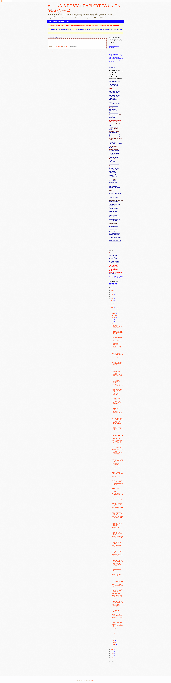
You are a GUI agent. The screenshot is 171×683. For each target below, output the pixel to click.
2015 (112, 651)
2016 (112, 649)
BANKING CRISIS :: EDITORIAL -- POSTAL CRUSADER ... (117, 625)
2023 (112, 296)
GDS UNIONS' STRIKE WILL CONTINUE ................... (117, 398)
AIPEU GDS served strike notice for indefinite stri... (117, 615)
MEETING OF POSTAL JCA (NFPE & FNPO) (117, 621)
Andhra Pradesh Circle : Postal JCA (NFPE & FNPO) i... (117, 596)
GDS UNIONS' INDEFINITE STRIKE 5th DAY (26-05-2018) (117, 412)
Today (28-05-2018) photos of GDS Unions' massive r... (117, 386)
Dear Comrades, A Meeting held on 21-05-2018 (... (117, 494)
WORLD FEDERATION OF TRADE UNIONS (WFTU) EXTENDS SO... (117, 442)
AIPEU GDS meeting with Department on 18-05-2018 (117, 538)
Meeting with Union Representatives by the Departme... (117, 533)
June (113, 321)
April (113, 638)
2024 (112, 294)
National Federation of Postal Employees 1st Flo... (116, 542)
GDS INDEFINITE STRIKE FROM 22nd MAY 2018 (117, 564)
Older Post (103, 52)
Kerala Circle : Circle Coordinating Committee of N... (117, 585)
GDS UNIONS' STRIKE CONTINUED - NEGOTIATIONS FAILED (117, 381)
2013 (112, 655)
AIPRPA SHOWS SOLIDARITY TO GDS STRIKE (117, 490)
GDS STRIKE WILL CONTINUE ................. (117, 464)
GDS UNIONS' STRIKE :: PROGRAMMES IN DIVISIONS (117, 402)
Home (50, 21)
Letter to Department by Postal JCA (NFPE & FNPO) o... (117, 513)
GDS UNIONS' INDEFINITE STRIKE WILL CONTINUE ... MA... (117, 327)
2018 (112, 307)
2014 (112, 653)
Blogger (92, 680)
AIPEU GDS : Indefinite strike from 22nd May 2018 (117, 551)
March (113, 640)
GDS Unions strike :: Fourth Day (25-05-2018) (116, 428)
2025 (112, 292)
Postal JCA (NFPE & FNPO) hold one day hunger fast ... (117, 348)
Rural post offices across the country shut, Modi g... (117, 359)
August (113, 317)
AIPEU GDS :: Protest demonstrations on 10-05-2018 (117, 576)
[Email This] (71, 46)
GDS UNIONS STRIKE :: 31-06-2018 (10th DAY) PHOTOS (117, 332)
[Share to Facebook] (74, 46)
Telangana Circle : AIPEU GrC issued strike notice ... (117, 581)
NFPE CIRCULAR (116, 593)
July (113, 319)
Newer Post (51, 52)
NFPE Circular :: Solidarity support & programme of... (117, 509)
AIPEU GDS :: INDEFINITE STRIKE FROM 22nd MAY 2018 (117, 560)
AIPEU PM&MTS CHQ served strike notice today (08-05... (117, 590)
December (114, 309)
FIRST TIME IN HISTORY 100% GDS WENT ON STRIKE (117, 460)
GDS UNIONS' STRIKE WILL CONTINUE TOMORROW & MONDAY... (117, 407)
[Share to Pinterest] (76, 46)
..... (112, 351)
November (114, 311)
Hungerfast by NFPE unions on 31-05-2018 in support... (117, 354)
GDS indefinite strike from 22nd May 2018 (117, 484)
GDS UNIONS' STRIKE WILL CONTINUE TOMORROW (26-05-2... (117, 423)
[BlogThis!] (72, 46)
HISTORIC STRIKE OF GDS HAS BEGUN (117, 481)
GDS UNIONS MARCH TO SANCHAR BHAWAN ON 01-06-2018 (117, 339)
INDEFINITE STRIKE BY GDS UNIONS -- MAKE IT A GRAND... (117, 518)
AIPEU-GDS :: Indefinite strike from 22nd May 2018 (117, 504)
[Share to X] (73, 46)
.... (112, 335)
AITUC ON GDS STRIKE (117, 449)
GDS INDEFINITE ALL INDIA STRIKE (117, 394)
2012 (112, 657)
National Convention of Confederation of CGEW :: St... (117, 473)
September (114, 315)
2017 (112, 647)
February (114, 642)
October (114, 313)
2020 (112, 302)
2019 (112, 305)
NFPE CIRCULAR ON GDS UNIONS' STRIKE (117, 419)
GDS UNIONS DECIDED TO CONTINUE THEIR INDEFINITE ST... (117, 437)
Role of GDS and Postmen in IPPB (116, 629)
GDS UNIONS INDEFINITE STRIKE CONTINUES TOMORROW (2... (117, 453)
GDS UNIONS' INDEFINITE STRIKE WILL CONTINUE (117, 370)
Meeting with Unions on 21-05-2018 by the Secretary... (117, 524)
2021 (112, 300)
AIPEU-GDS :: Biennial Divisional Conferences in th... (117, 555)
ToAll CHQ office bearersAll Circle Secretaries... (116, 605)
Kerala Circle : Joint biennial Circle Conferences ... (116, 610)
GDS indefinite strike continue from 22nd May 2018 (117, 500)
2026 (112, 290)
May (113, 323)
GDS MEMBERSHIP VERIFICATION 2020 (61, 21)
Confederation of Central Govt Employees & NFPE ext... (117, 363)
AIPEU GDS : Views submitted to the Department (116, 529)
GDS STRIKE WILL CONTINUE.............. (117, 344)
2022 (112, 298)
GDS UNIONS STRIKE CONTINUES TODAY (117, 446)
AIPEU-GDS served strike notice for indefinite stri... (117, 618)
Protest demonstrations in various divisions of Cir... (117, 569)
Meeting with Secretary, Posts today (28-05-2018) (117, 390)
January (114, 644)
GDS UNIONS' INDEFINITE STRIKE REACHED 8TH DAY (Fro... (117, 375)
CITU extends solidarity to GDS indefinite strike (117, 477)
